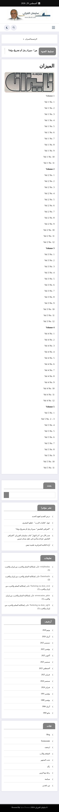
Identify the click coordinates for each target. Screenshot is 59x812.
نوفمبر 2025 (45, 649)
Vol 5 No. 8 (49, 449)
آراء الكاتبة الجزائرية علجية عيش (38, 545)
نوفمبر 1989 (45, 700)
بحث (49, 486)
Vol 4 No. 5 (49, 358)
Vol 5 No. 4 (49, 425)
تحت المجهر (45, 760)
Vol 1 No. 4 (49, 120)
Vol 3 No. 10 (48, 309)
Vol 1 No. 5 (49, 126)
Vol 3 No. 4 (49, 273)
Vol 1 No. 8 (49, 145)
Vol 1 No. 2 (49, 108)
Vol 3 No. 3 (49, 266)
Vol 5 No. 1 (49, 413)
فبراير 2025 (45, 675)
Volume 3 (50, 248)
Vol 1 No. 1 (49, 102)
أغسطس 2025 (44, 668)
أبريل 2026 (46, 636)
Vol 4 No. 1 (49, 334)
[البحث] (14, 27)
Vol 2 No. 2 (49, 181)
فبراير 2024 (45, 687)
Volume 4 (50, 327)
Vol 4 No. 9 (49, 382)
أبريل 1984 (46, 706)
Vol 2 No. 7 (49, 212)
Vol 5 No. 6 (49, 437)
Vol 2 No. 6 (49, 205)
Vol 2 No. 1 (49, 175)
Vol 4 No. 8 (49, 376)
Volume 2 (50, 169)
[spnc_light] (7, 28)
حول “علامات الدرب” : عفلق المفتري (36, 523)
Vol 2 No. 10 (48, 230)
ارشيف (47, 747)
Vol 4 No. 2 (49, 340)
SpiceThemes (25, 807)
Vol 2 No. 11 (49, 236)
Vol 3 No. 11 (49, 315)
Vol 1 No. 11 (49, 163)
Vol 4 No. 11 (49, 395)
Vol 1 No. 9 (49, 151)
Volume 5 (50, 407)
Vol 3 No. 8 (49, 297)
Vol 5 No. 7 (49, 443)
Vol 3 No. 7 (49, 291)
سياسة (47, 779)
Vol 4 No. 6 (49, 364)
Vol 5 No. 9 (49, 455)
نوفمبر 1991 (45, 694)
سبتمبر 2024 (45, 681)
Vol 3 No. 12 (48, 321)
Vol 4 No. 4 (49, 352)
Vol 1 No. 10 (48, 157)
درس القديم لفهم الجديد (41, 516)
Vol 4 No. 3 (49, 346)
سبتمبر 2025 (45, 662)
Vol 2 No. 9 (49, 224)
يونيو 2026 (46, 630)
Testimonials (45, 741)
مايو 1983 (46, 713)
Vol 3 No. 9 (49, 303)
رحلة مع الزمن (44, 773)
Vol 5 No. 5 (49, 431)
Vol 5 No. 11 (49, 468)
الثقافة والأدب (45, 754)
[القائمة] (53, 27)
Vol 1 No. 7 (49, 139)
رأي (48, 766)
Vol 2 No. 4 (49, 193)
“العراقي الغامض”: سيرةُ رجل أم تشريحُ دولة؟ (31, 50)
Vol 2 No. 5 (49, 199)
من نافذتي (46, 785)
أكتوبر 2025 (45, 655)
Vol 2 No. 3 (49, 187)
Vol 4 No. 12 (48, 400)
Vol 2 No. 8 (49, 218)
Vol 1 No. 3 (49, 114)
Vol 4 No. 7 (49, 370)
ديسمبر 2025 (45, 643)
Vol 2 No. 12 (48, 242)
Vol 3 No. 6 (49, 285)
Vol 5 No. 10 (48, 461)
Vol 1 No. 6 (49, 132)
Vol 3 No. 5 (49, 279)
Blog (48, 735)
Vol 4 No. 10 (48, 388)
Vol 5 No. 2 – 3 (47, 419)
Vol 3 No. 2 (49, 260)
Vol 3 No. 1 (49, 254)
